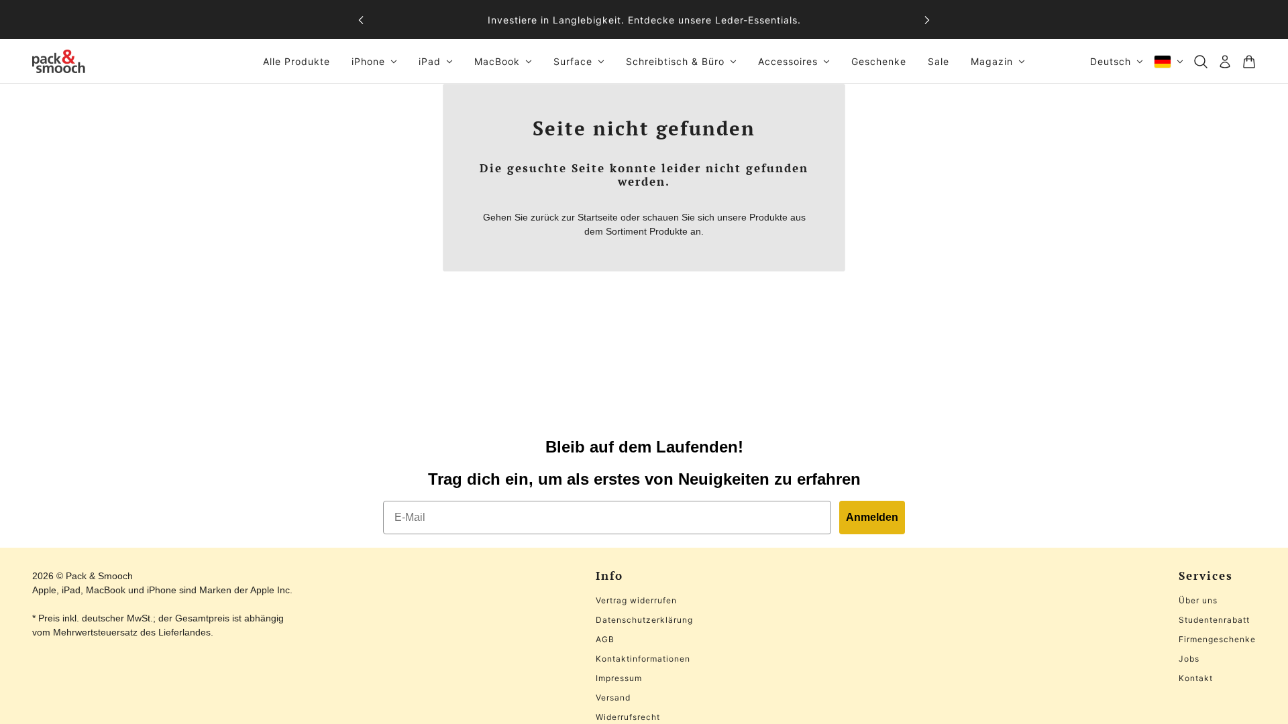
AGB (605, 639)
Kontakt (1196, 678)
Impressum (619, 678)
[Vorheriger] (361, 19)
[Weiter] (927, 19)
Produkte (668, 231)
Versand (613, 697)
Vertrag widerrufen (636, 600)
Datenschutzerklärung (644, 620)
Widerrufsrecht (628, 717)
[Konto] (1225, 61)
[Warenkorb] (1249, 61)
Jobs (1189, 659)
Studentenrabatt (1214, 620)
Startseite (598, 217)
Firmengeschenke (1217, 639)
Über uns (1198, 600)
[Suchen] (1201, 61)
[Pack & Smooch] (58, 61)
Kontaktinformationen (643, 659)
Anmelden (872, 517)
